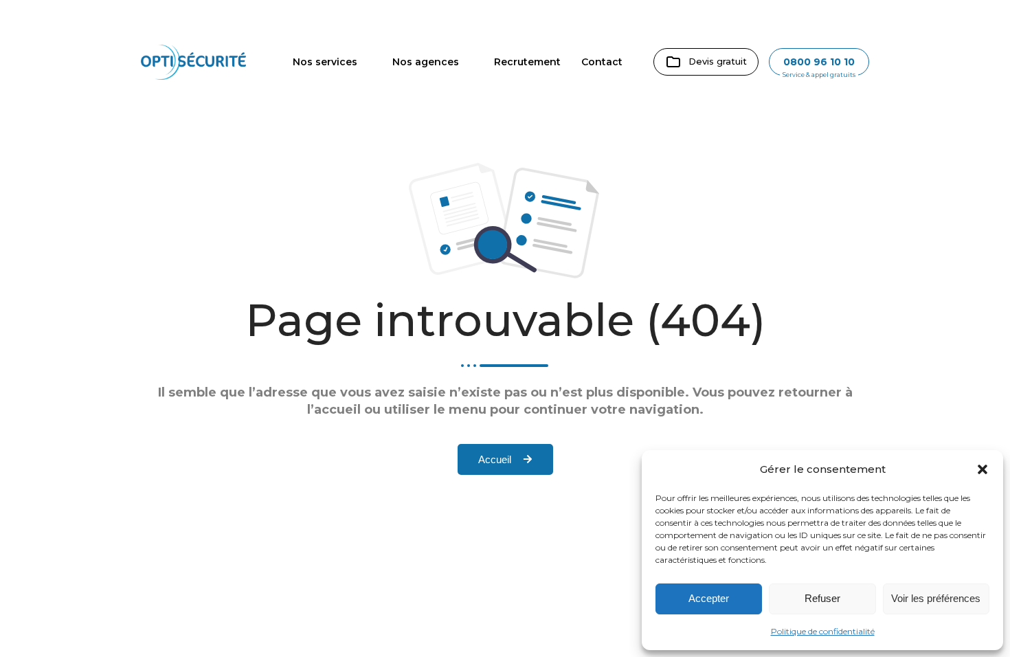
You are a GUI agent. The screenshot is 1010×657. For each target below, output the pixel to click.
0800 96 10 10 (819, 62)
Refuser (822, 598)
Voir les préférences (935, 598)
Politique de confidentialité (823, 631)
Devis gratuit (717, 61)
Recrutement (527, 62)
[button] (982, 469)
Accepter (708, 598)
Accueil (494, 459)
